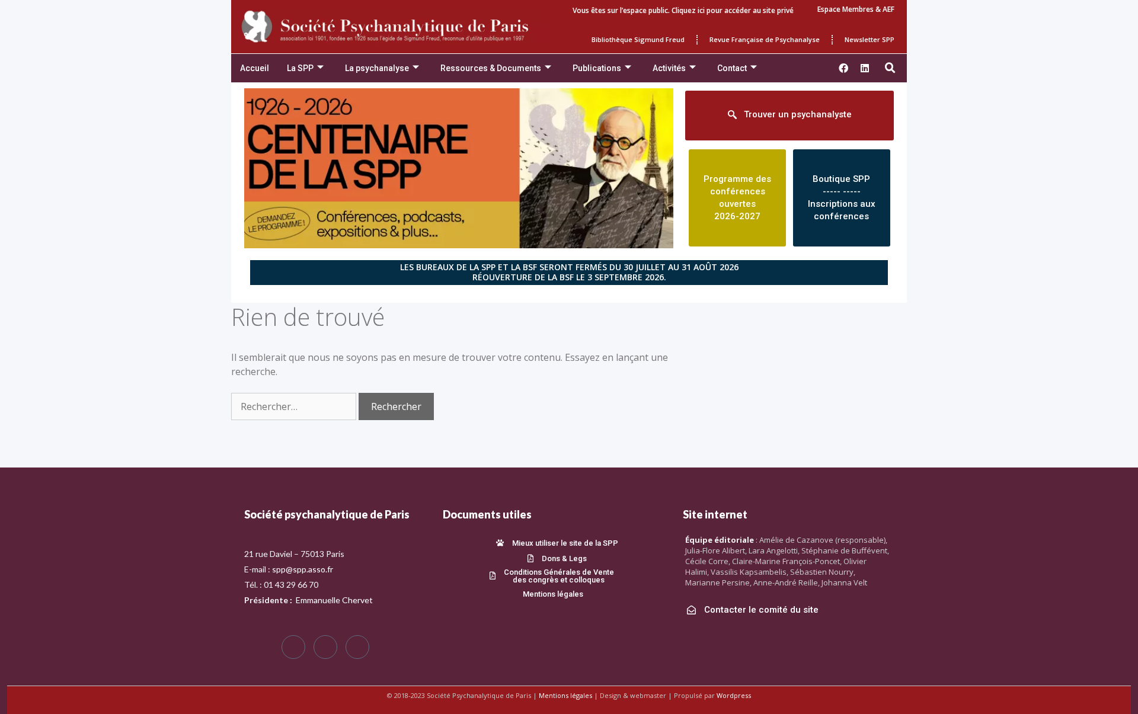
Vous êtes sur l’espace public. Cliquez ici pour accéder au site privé (683, 10)
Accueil (254, 68)
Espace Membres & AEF (855, 9)
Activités (669, 68)
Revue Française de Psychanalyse (764, 39)
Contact (732, 68)
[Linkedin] (864, 68)
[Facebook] (293, 647)
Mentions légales (565, 695)
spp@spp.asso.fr (302, 569)
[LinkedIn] (357, 647)
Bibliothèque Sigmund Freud (638, 39)
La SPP (300, 68)
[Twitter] (325, 647)
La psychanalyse (377, 68)
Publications (597, 68)
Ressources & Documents (490, 68)
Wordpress (734, 695)
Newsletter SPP (869, 39)
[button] (890, 68)
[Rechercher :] (295, 406)
